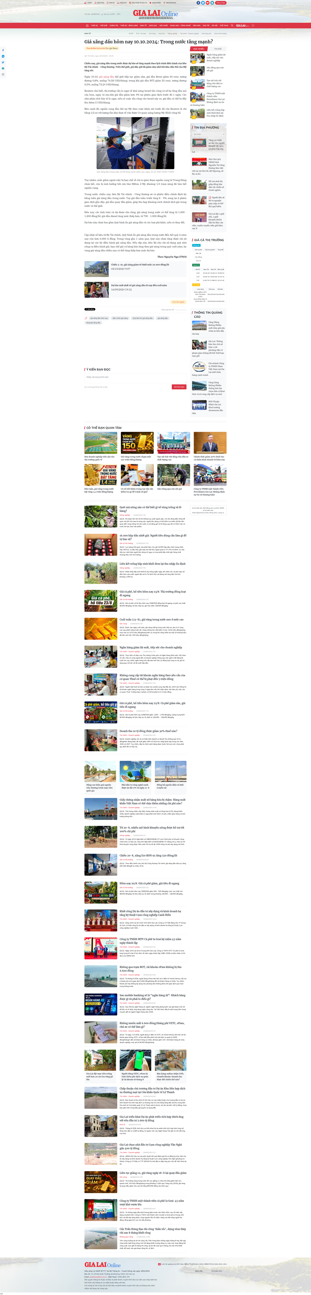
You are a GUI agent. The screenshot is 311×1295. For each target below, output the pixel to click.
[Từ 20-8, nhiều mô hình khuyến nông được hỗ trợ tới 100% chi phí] (100, 837)
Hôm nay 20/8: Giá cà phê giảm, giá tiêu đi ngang (149, 883)
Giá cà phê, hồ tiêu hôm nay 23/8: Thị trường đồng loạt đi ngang (153, 593)
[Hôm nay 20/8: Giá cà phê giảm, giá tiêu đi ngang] (100, 893)
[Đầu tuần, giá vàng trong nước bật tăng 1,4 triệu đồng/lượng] (100, 475)
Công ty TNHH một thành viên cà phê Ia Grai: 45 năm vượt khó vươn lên (152, 1202)
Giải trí (206, 25)
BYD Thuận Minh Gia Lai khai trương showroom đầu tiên (207, 407)
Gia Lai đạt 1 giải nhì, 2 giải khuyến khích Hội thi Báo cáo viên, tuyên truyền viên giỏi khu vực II (208, 221)
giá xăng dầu (106, 76)
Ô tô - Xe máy (141, 33)
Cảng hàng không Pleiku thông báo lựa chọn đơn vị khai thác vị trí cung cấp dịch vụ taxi (208, 388)
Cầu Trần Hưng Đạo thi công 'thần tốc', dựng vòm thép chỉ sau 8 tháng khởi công (153, 1231)
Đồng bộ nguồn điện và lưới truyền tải (170, 786)
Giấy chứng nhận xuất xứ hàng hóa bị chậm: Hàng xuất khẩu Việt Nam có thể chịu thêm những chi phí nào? (153, 801)
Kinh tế (143, 25)
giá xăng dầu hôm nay (99, 318)
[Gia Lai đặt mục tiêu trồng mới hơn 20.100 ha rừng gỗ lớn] (100, 1060)
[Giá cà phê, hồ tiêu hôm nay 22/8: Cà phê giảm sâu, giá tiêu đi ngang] (100, 712)
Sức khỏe (164, 25)
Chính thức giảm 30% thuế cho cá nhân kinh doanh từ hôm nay (209, 458)
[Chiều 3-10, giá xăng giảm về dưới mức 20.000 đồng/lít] (96, 269)
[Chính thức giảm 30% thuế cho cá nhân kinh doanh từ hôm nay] (210, 443)
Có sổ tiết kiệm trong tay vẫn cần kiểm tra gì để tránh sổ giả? (137, 490)
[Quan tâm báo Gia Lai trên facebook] (198, 3)
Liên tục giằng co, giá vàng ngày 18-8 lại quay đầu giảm (153, 1172)
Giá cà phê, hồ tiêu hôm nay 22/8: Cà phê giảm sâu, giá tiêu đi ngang (152, 705)
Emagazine (156, 3)
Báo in (111, 3)
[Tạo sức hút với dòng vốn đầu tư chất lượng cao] (197, 84)
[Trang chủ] (87, 25)
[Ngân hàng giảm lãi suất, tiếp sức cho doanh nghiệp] (197, 58)
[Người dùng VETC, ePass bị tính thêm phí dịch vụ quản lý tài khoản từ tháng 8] (135, 1060)
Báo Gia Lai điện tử (155, 14)
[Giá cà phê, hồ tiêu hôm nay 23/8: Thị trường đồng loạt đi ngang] (100, 601)
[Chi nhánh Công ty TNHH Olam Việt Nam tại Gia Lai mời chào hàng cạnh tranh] (199, 367)
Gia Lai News (242, 25)
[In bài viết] (3, 74)
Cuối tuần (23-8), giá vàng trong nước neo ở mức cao (152, 619)
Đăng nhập (221, 3)
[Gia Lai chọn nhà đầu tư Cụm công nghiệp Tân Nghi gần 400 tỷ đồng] (100, 1154)
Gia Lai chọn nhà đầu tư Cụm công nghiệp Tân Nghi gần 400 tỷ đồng (151, 1146)
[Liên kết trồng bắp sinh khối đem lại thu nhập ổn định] (197, 113)
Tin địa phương (206, 127)
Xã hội (214, 25)
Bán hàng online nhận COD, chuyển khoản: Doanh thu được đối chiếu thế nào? (170, 1076)
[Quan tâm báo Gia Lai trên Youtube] (207, 3)
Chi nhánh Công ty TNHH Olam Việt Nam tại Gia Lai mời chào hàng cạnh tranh (208, 369)
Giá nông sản (206, 33)
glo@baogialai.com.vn (98, 1277)
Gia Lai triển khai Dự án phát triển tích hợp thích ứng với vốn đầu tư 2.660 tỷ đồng (151, 1118)
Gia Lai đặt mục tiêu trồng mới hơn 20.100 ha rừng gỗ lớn (99, 1076)
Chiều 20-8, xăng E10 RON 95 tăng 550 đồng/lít (148, 855)
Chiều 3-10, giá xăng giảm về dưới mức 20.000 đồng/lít (140, 264)
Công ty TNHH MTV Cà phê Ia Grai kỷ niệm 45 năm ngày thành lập (150, 941)
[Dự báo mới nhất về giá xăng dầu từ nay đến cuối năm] (96, 290)
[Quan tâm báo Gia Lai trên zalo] (203, 3)
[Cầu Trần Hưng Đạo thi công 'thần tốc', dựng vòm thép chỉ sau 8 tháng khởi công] (100, 1238)
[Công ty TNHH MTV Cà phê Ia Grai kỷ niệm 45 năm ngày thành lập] (100, 948)
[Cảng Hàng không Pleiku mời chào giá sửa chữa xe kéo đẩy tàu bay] (199, 325)
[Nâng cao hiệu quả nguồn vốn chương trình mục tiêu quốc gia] (100, 771)
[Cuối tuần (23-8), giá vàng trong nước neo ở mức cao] (100, 629)
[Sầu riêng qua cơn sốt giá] (197, 71)
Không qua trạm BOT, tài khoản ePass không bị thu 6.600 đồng (150, 969)
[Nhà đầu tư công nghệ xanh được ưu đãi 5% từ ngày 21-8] (135, 771)
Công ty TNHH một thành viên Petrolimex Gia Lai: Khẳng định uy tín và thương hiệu (207, 99)
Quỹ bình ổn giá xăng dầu (143, 318)
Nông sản (196, 245)
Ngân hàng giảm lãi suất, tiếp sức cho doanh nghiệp (216, 57)
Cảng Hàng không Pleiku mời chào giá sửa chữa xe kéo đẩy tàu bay (208, 328)
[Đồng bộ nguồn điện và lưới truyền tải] (170, 771)
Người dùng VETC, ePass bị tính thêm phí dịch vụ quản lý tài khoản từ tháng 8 (135, 1076)
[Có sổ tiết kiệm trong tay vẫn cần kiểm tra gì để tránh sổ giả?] (137, 475)
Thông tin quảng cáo (208, 315)
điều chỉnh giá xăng (120, 318)
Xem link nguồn (178, 302)
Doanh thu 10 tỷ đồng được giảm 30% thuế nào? (148, 731)
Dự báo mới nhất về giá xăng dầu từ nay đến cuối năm (139, 285)
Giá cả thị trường (220, 33)
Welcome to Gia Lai (139, 3)
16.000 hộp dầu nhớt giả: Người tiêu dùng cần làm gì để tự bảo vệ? (153, 537)
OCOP (131, 33)
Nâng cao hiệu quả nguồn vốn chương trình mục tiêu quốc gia (99, 788)
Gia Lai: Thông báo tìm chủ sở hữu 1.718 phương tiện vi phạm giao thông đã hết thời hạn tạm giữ (208, 348)
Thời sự (94, 25)
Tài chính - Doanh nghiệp (189, 33)
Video (89, 3)
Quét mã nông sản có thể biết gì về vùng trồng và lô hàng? (150, 509)
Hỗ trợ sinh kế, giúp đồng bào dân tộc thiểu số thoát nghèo (216, 185)
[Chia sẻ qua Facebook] (3, 50)
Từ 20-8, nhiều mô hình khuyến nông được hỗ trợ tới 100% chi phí (152, 829)
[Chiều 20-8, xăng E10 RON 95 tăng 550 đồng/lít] (100, 865)
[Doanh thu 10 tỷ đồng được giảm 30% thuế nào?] (100, 740)
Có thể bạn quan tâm (103, 428)
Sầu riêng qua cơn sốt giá (215, 69)
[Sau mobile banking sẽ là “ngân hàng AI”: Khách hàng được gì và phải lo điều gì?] (100, 1004)
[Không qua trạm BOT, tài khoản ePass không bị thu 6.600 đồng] (100, 976)
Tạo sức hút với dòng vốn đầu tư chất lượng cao (214, 83)
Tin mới (218, 49)
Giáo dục (153, 25)
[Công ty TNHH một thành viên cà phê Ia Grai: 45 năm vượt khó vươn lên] (100, 1210)
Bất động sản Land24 (211, 508)
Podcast (123, 3)
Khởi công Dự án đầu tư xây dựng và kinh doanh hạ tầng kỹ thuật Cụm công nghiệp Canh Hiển (150, 913)
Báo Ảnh (100, 3)
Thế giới (103, 25)
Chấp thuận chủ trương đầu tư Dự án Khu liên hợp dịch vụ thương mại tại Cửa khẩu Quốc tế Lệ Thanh (152, 1090)
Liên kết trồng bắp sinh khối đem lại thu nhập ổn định (216, 113)
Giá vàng (152, 33)
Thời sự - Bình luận (129, 25)
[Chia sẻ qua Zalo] (3, 56)
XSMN (222, 508)
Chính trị (114, 25)
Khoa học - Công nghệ (180, 25)
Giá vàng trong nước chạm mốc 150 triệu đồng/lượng (136, 458)
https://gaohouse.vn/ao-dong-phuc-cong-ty (208, 513)
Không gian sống (127, 1237)
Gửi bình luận (179, 387)
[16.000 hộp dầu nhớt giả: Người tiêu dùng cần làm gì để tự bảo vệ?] (100, 545)
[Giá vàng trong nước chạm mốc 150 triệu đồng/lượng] (137, 443)
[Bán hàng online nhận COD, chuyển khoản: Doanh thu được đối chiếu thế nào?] (170, 1060)
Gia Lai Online (102, 1264)
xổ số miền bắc (197, 508)
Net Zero (162, 33)
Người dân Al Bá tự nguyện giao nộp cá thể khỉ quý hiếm (216, 202)
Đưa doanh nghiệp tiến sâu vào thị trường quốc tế (99, 458)
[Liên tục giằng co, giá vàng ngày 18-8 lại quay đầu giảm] (100, 1182)
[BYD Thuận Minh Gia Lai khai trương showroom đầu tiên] (199, 405)
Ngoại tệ (196, 265)
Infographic (171, 3)
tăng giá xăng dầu (93, 323)
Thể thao (224, 25)
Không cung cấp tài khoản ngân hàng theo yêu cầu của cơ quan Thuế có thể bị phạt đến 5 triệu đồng (152, 677)
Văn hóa (196, 25)
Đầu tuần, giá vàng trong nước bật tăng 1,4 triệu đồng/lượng (99, 490)
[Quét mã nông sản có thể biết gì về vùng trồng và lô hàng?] (100, 516)
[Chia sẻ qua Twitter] (3, 62)
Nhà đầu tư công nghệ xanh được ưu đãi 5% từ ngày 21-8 (135, 786)
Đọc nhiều (198, 49)
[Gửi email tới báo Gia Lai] (212, 3)
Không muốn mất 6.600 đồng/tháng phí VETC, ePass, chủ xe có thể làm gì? (152, 1025)
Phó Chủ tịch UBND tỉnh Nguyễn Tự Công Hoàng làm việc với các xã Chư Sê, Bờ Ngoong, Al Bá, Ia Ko (208, 166)
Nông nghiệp (172, 33)
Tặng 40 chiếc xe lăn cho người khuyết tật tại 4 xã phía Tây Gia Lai (208, 146)
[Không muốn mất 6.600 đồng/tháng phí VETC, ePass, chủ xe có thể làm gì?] (100, 1032)
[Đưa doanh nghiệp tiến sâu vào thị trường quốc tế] (100, 443)
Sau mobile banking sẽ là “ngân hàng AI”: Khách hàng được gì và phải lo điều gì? (152, 997)
